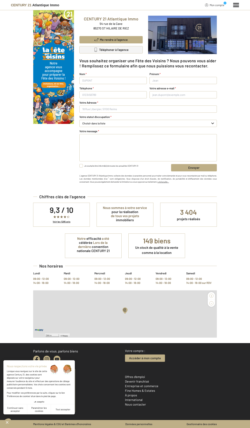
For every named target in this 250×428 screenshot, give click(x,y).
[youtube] (57, 359)
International (134, 400)
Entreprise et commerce (141, 386)
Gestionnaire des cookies (202, 424)
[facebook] (36, 359)
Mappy (65, 335)
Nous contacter (135, 404)
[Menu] (236, 4)
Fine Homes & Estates (140, 390)
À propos (131, 395)
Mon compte (217, 5)
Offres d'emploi (135, 377)
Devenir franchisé (137, 381)
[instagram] (46, 359)
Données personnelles (138, 424)
